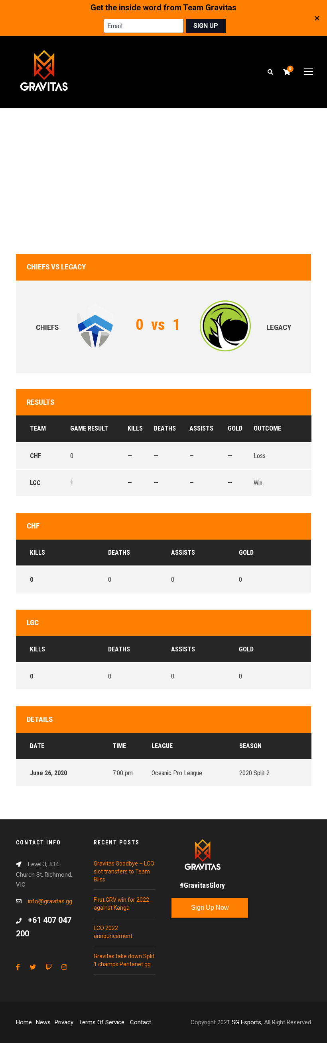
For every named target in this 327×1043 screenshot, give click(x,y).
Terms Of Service (102, 1022)
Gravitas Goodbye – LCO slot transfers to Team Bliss (124, 871)
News (43, 1022)
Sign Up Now (210, 907)
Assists (183, 552)
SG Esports (246, 1022)
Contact (140, 1022)
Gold (246, 552)
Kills (37, 552)
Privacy (65, 1022)
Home (24, 1022)
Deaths (119, 552)
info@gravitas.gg (50, 901)
